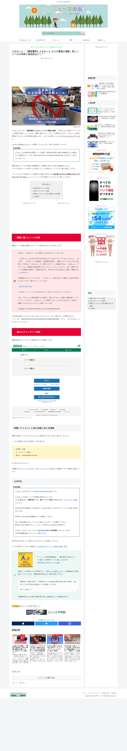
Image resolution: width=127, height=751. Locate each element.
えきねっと (24, 606)
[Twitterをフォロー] (46, 623)
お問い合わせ (105, 693)
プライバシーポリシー (94, 693)
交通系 (30, 606)
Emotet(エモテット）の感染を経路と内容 (52, 546)
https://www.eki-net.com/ (43, 491)
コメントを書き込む (46, 678)
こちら (45, 522)
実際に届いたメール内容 (41, 188)
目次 (43, 184)
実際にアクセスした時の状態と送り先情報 (47, 193)
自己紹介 (113, 693)
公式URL (37, 196)
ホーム (84, 693)
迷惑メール (16, 606)
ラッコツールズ (26, 469)
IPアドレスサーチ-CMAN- (46, 469)
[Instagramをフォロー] (69, 623)
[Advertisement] (46, 72)
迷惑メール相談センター (54, 571)
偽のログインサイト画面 (41, 191)
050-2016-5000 (43, 530)
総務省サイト (52, 597)
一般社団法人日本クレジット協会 (48, 562)
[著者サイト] (23, 623)
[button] (83, 32)
